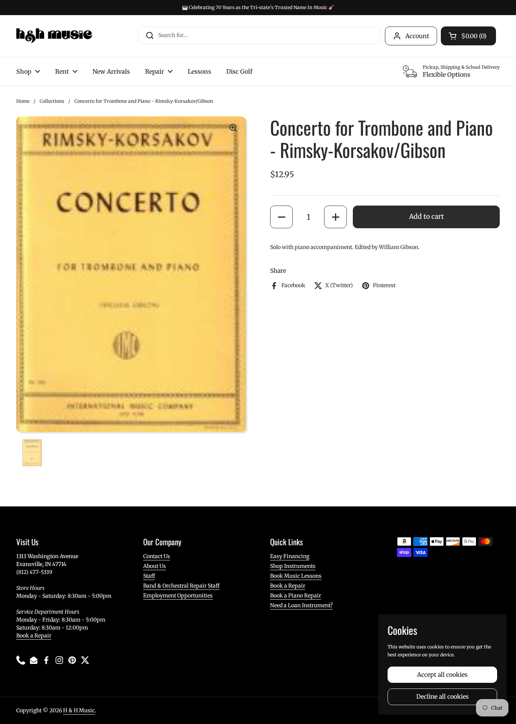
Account (417, 36)
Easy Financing (289, 556)
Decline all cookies (442, 696)
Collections (52, 101)
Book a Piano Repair (295, 595)
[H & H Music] (54, 35)
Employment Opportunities (178, 595)
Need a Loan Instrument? (301, 605)
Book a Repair (33, 635)
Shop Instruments (292, 566)
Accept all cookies (442, 674)
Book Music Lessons (295, 575)
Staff (149, 575)
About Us (154, 566)
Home (22, 101)
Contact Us (156, 556)
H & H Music (79, 710)
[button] (281, 217)
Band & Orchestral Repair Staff (181, 585)
